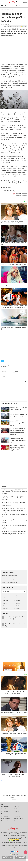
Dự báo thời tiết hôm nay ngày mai (9, 575)
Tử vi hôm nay (17, 816)
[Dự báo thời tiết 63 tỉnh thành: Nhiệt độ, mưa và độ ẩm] (5, 416)
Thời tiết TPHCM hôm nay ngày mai (9, 582)
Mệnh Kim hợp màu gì (5, 823)
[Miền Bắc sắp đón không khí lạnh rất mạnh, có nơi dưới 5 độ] (5, 440)
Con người (18, 603)
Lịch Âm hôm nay (4, 808)
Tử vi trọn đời (17, 811)
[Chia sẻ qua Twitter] (5, 191)
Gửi (26, 381)
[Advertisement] (14, 47)
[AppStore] (20, 858)
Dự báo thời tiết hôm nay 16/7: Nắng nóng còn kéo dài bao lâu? (18, 423)
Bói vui (18, 5)
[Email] (11, 191)
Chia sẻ (21, 670)
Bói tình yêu (16, 820)
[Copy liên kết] (14, 191)
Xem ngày (7, 5)
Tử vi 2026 (16, 806)
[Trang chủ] (2, 5)
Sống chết (5, 608)
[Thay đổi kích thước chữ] (5, 26)
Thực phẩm (5, 605)
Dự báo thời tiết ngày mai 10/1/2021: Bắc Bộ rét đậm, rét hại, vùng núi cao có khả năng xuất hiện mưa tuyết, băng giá (13, 504)
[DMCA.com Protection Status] (14, 841)
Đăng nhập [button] (25, 2)
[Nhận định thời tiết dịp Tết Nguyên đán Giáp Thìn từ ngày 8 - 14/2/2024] (5, 447)
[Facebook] (11, 851)
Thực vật (5, 595)
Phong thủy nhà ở (5, 820)
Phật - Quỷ (5, 603)
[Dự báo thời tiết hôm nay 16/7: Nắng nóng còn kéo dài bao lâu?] (5, 422)
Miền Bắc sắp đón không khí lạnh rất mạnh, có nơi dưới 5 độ (18, 440)
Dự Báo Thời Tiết (9, 9)
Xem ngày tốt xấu (5, 806)
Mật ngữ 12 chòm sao (19, 818)
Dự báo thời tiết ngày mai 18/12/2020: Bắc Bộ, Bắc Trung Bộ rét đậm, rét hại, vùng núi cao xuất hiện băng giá (14, 527)
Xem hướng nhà (4, 816)
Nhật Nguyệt (18, 193)
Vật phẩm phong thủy (5, 818)
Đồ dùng (18, 597)
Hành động (18, 600)
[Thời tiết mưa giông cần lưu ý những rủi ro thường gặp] (5, 409)
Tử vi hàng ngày (17, 808)
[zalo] (8, 191)
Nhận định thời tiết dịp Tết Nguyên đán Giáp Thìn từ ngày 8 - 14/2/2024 (17, 448)
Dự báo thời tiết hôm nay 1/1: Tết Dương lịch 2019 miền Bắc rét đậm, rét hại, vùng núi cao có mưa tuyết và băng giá (14, 520)
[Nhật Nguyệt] (13, 194)
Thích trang (9, 670)
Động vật (18, 595)
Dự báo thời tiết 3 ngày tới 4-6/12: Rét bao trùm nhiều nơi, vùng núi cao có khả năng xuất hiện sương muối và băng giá (14, 497)
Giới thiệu (3, 845)
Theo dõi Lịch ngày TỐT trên (13, 26)
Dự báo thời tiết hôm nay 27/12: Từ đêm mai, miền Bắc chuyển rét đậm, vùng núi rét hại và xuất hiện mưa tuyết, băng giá (14, 533)
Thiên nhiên (5, 600)
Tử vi (13, 5)
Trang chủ (3, 9)
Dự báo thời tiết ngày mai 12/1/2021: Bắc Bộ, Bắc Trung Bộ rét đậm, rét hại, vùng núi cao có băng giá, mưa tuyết (14, 510)
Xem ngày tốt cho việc (5, 811)
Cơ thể (4, 597)
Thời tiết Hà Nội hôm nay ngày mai (9, 579)
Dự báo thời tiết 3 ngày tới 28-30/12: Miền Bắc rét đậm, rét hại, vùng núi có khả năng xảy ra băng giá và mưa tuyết (14, 491)
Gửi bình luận (23, 398)
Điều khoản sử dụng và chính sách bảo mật (15, 845)
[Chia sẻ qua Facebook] (2, 191)
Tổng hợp (18, 608)
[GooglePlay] (7, 858)
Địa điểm (18, 605)
